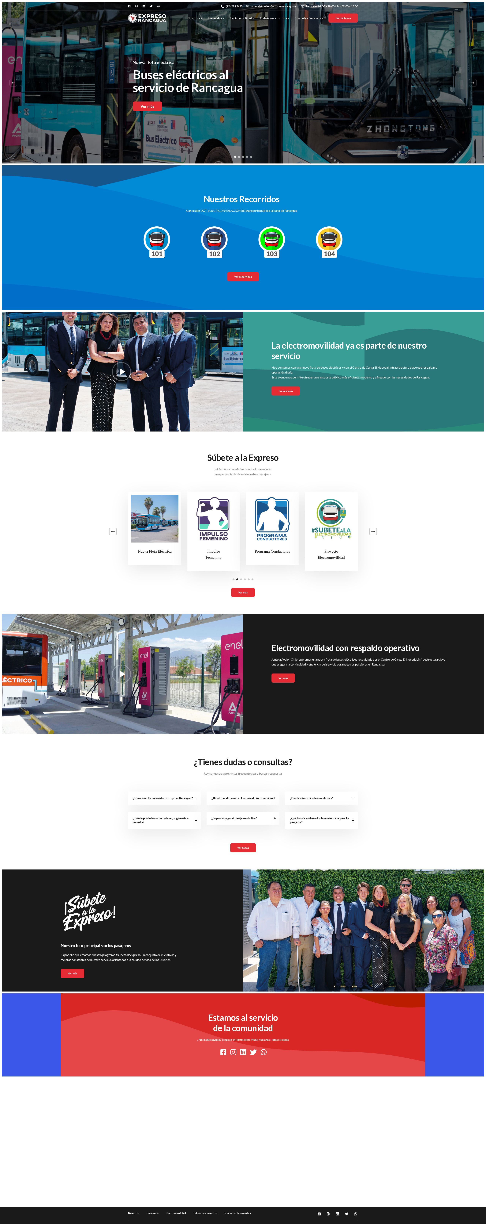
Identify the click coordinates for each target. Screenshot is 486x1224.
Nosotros (194, 18)
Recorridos (215, 18)
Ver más (147, 106)
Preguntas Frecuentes (309, 18)
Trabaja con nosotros (273, 18)
